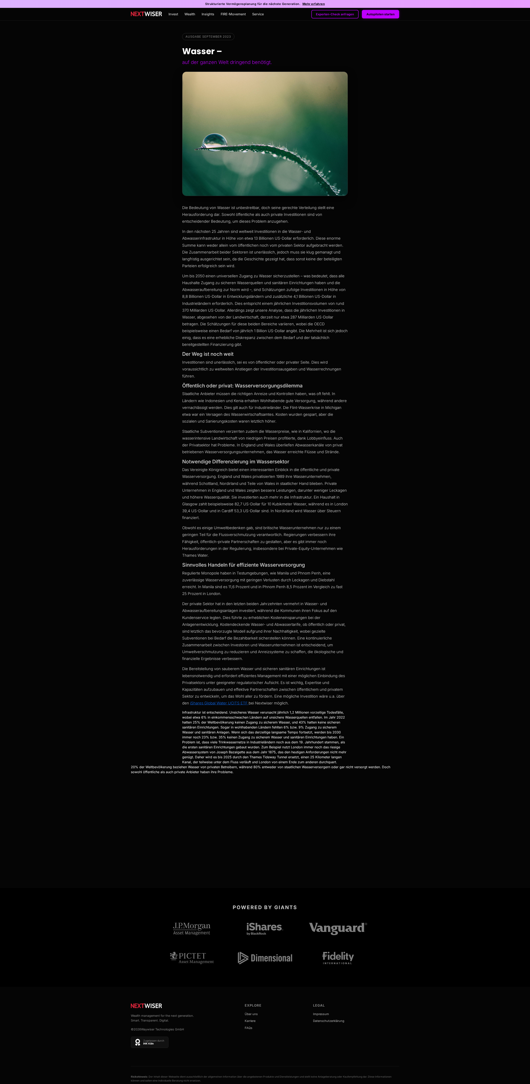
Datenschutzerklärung (328, 1021)
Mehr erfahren (313, 4)
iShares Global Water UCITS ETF (219, 703)
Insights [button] (208, 14)
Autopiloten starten (380, 14)
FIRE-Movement (233, 14)
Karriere (250, 1021)
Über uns (251, 1014)
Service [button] (258, 14)
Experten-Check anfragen (335, 14)
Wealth (189, 14)
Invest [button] (173, 14)
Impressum (321, 1014)
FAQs (248, 1028)
